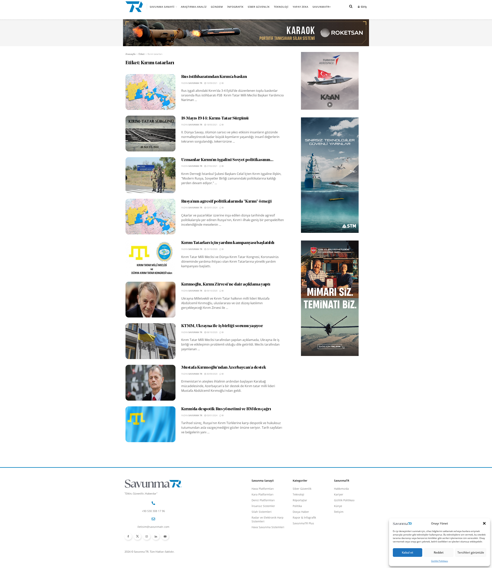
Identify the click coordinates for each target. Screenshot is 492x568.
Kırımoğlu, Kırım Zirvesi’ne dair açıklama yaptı (225, 284)
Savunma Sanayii (162, 6)
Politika (297, 506)
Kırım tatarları (155, 54)
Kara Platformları (262, 494)
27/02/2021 (211, 166)
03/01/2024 (211, 207)
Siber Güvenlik (259, 6)
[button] (484, 523)
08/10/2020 (211, 332)
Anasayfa (130, 54)
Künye (338, 506)
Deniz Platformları (263, 500)
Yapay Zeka (300, 6)
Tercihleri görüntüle (470, 552)
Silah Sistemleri (262, 512)
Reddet (439, 552)
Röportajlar (300, 500)
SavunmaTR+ (321, 6)
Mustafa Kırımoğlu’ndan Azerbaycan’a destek (223, 367)
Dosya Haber (301, 512)
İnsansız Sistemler (263, 506)
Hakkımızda (341, 488)
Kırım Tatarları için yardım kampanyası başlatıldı (227, 243)
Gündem (217, 6)
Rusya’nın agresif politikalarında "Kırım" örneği (226, 201)
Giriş (363, 6)
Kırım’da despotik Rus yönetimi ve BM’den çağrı (226, 409)
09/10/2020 (211, 290)
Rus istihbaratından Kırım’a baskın (214, 77)
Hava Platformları (263, 488)
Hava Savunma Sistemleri (268, 527)
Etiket (142, 54)
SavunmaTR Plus (303, 523)
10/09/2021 (211, 83)
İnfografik (235, 6)
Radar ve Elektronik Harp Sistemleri (267, 519)
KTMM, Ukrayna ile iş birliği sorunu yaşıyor (222, 326)
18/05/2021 (211, 124)
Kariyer (338, 494)
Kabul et (407, 552)
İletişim (338, 512)
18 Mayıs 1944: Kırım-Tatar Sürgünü (215, 118)
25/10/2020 (211, 249)
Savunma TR (195, 83)
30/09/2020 (211, 373)
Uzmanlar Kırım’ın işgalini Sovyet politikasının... (227, 160)
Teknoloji (281, 6)
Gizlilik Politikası (439, 561)
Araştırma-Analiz (194, 6)
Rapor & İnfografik (304, 517)
